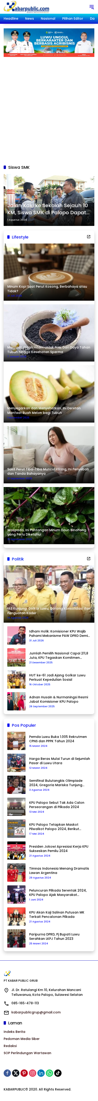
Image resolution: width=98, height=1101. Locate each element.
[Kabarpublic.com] (27, 6)
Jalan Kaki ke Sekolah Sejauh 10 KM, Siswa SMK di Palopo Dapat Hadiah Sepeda (47, 209)
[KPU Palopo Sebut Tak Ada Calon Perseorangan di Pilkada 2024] (16, 807)
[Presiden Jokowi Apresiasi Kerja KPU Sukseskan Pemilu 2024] (16, 850)
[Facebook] (7, 1073)
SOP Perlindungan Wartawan (27, 1053)
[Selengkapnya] (89, 237)
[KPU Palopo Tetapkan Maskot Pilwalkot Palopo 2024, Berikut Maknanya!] (16, 829)
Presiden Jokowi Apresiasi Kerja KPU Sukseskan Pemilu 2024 (58, 848)
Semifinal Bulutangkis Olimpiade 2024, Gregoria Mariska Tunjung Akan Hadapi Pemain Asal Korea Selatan (56, 783)
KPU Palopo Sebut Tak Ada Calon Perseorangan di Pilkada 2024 (56, 805)
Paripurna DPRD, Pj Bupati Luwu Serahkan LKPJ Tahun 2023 (54, 936)
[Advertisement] (49, 108)
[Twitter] (15, 1073)
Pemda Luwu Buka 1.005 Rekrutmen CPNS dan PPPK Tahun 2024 (58, 739)
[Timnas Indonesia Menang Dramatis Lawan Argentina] (16, 872)
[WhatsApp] (49, 1073)
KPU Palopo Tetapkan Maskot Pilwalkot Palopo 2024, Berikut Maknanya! (54, 826)
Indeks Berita (14, 1031)
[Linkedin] (41, 1073)
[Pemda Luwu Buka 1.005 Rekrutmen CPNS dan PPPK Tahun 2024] (16, 741)
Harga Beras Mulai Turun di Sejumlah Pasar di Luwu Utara (59, 761)
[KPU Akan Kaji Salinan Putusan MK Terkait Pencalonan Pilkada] (16, 916)
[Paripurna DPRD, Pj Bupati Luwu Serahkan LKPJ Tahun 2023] (16, 938)
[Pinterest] (24, 1073)
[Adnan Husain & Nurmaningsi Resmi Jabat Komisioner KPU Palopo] (16, 701)
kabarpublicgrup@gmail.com (36, 1012)
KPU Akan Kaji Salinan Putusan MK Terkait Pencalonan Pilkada (56, 914)
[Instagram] (32, 1073)
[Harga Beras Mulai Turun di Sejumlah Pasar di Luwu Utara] (16, 763)
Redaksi (10, 1046)
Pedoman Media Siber (22, 1039)
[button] (91, 7)
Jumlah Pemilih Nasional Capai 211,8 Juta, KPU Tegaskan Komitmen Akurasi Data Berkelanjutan (58, 655)
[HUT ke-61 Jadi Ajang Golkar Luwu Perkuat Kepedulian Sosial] (16, 679)
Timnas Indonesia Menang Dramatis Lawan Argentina (59, 870)
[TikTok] (58, 1073)
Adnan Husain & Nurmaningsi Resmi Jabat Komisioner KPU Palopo (58, 699)
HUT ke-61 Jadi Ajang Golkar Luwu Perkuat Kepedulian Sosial (57, 677)
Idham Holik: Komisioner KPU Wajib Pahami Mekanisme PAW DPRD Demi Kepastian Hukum (58, 633)
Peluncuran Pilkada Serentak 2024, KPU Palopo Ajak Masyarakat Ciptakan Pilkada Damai (58, 892)
